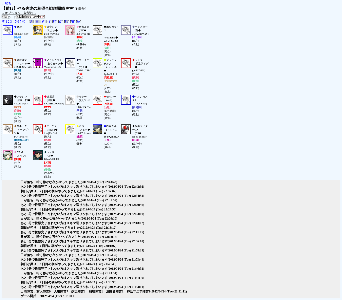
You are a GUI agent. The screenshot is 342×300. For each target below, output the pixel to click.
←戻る (6, 3)
